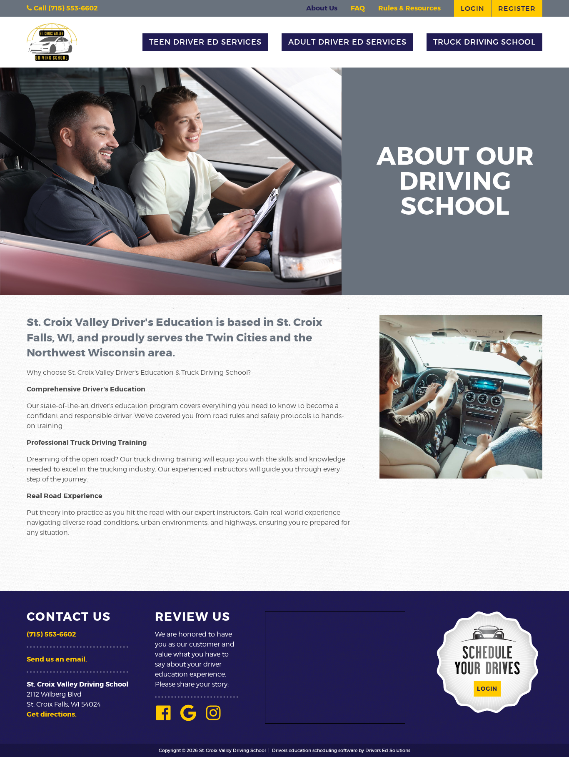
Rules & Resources (409, 8)
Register (517, 8)
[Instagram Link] (216, 718)
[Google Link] (191, 718)
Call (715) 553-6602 (65, 8)
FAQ (358, 8)
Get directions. (52, 714)
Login (472, 8)
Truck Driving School (484, 42)
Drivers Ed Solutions (387, 750)
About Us (321, 8)
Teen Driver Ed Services (205, 42)
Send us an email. (57, 659)
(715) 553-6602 (51, 634)
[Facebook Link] (166, 718)
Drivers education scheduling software (314, 750)
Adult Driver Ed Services (347, 42)
